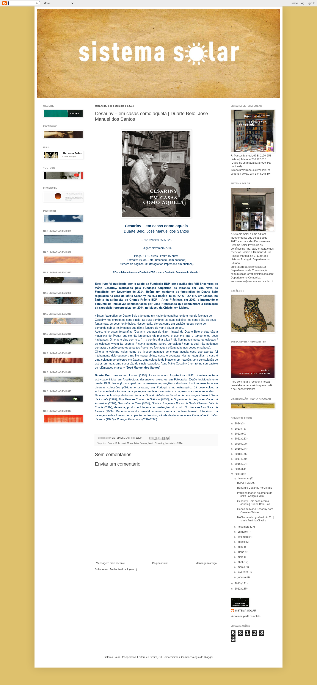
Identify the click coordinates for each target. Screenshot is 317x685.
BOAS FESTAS (246, 482)
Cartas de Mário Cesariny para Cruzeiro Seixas (255, 511)
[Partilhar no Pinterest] (167, 438)
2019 (238, 448)
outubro (242, 531)
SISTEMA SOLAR (245, 610)
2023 (238, 428)
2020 (238, 443)
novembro (244, 526)
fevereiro (243, 572)
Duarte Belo (114, 443)
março (242, 567)
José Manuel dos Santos (134, 443)
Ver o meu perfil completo (246, 616)
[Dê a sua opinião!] (155, 438)
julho (241, 546)
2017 (238, 458)
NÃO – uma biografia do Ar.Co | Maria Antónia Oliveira (255, 519)
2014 (238, 473)
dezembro (244, 478)
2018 (238, 453)
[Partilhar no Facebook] (163, 438)
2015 (238, 469)
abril (240, 562)
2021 (238, 438)
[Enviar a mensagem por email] (151, 438)
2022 (238, 433)
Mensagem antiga (206, 563)
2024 (238, 423)
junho (241, 552)
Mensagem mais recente (110, 563)
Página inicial (160, 563)
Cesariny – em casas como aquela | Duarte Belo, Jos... (254, 503)
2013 (238, 583)
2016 (238, 463)
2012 (238, 588)
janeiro (242, 577)
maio (241, 556)
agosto (242, 541)
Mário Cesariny (156, 443)
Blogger (208, 657)
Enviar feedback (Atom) (123, 569)
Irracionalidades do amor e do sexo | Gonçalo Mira (254, 494)
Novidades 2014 (173, 443)
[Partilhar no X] (159, 438)
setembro (243, 536)
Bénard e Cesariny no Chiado (254, 487)
